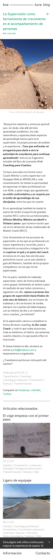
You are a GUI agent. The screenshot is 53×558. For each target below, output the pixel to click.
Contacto (43, 553)
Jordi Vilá (11, 33)
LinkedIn (35, 390)
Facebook (24, 390)
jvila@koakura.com (23, 350)
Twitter (7, 394)
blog (46, 5)
